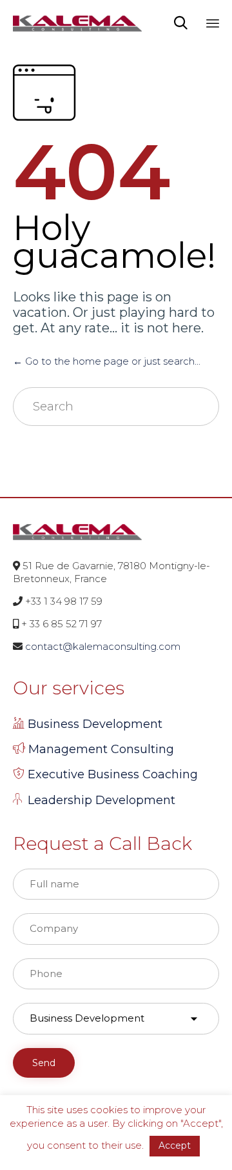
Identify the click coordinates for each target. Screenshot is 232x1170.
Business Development (95, 724)
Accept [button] (175, 1145)
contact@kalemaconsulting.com (102, 646)
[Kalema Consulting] (77, 22)
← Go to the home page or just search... (106, 361)
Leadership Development (101, 800)
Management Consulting (101, 749)
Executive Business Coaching (113, 774)
